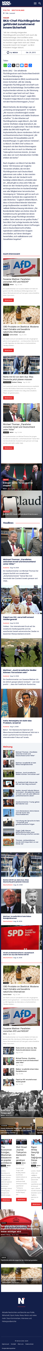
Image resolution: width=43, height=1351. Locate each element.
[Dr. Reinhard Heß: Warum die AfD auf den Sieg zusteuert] (8, 783)
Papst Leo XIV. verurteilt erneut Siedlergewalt (18, 618)
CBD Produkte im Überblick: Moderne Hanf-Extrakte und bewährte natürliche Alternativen (21, 329)
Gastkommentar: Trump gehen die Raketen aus (27, 803)
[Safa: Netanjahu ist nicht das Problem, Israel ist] (21, 703)
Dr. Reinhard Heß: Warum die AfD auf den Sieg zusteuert (26, 783)
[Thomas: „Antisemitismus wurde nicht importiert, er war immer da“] (8, 842)
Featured (6, 284)
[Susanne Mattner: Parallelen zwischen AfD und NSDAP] (21, 267)
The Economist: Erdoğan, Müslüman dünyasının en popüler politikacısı (6, 1155)
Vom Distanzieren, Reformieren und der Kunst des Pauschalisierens (27, 813)
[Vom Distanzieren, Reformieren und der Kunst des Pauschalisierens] (8, 813)
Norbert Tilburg (17, 382)
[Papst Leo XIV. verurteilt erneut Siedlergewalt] (21, 599)
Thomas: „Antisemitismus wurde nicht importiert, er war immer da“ (27, 842)
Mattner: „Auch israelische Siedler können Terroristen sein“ (20, 671)
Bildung (4, 1223)
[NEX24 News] (21, 1301)
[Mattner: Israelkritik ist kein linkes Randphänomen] (8, 764)
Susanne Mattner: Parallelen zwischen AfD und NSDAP (16, 280)
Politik (6, 10)
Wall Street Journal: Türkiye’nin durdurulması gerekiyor (21, 1153)
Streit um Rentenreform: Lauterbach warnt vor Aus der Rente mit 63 (18, 954)
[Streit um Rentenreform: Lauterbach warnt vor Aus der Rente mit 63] (21, 937)
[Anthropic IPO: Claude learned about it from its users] (21, 504)
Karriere (4, 1257)
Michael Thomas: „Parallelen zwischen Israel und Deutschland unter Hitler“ (19, 427)
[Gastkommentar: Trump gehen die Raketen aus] (8, 803)
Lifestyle (6, 334)
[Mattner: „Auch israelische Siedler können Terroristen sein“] (21, 652)
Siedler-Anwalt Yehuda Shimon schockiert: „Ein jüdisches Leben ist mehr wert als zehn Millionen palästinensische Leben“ (28, 793)
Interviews (4, 1125)
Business (6, 511)
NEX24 (15, 52)
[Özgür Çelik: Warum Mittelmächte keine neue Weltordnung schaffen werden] (8, 832)
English (6, 479)
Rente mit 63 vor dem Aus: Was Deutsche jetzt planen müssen (18, 378)
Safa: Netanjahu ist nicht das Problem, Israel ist (17, 721)
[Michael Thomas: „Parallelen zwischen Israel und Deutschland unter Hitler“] (21, 412)
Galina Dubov (13, 334)
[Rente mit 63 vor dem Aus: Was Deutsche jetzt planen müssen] (21, 365)
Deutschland (18, 10)
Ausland (6, 432)
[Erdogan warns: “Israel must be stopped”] (21, 477)
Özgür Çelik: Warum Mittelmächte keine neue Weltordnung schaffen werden (27, 832)
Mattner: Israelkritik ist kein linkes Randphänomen (26, 764)
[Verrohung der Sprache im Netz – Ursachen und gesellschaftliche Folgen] (8, 822)
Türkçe (3, 1165)
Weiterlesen (8, 300)
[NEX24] (8, 52)
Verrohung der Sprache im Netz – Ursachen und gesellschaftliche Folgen (28, 822)
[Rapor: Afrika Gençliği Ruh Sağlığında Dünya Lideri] (36, 1142)
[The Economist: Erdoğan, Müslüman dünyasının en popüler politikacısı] (6, 1142)
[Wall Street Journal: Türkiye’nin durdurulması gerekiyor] (21, 1142)
